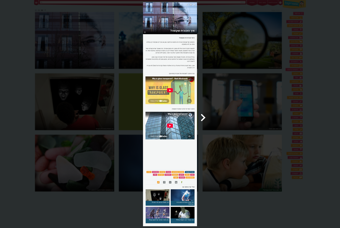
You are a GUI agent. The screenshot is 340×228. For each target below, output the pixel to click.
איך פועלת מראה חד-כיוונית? (160, 202)
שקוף (175, 177)
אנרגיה (162, 172)
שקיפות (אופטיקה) (177, 172)
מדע (155, 175)
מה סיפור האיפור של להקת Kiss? (159, 220)
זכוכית (168, 172)
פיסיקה (175, 175)
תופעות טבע (190, 177)
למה (192, 175)
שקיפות (182, 177)
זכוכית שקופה (190, 172)
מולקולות (168, 175)
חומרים (161, 175)
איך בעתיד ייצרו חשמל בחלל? (185, 220)
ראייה (149, 172)
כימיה (187, 175)
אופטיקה (155, 172)
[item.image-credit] (145, 32)
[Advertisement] (220, 28)
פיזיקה (181, 175)
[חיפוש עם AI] (194, 4)
